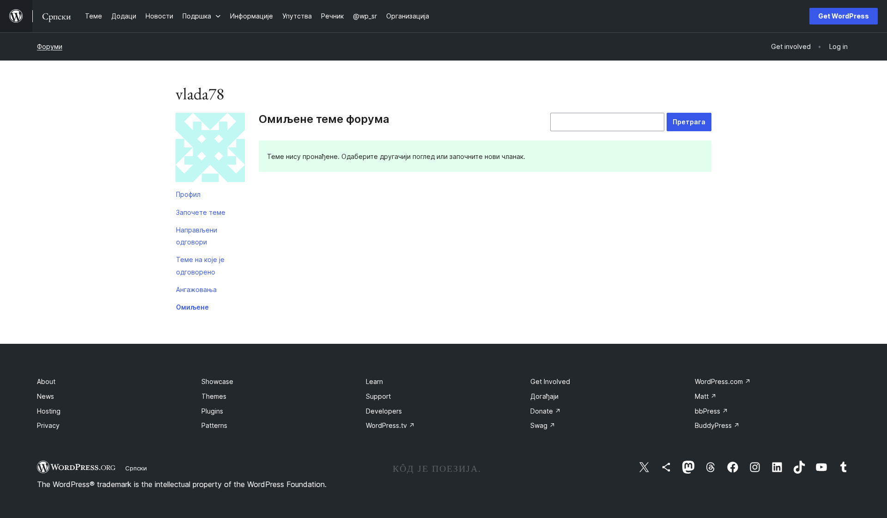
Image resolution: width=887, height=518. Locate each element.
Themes (213, 396)
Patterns (214, 425)
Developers (384, 411)
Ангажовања (196, 289)
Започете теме (200, 212)
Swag (542, 425)
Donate (545, 411)
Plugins (212, 411)
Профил (188, 194)
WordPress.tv (390, 425)
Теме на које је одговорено (200, 265)
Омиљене (192, 307)
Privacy (48, 425)
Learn (374, 381)
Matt (706, 396)
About (46, 381)
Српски (136, 468)
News (45, 396)
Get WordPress (843, 16)
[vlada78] (210, 149)
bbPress (711, 411)
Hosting (49, 411)
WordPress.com (723, 381)
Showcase (217, 381)
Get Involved (550, 381)
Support (378, 396)
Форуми (49, 46)
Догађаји (544, 396)
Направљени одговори (196, 236)
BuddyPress (717, 425)
